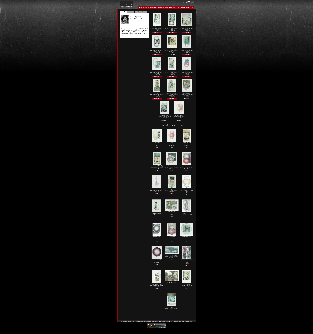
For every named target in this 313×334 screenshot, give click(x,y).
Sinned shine (171, 71)
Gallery (162, 7)
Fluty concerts (186, 49)
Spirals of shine (179, 115)
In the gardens (171, 211)
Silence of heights (156, 213)
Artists (145, 7)
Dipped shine (186, 93)
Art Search (150, 7)
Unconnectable (186, 166)
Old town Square (186, 236)
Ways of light (156, 142)
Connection (172, 236)
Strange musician (156, 71)
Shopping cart (189, 7)
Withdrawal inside (156, 260)
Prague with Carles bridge (171, 255)
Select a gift (157, 7)
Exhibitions (177, 7)
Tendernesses (186, 284)
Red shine (171, 142)
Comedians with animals (172, 27)
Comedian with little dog (157, 166)
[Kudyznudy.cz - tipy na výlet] (156, 328)
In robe (157, 93)
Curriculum (123, 12)
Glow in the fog (186, 213)
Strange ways (171, 189)
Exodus (172, 307)
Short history (156, 49)
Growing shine (171, 166)
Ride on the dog (187, 142)
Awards (137, 12)
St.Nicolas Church (171, 282)
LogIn (185, 2)
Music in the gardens (157, 284)
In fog (186, 71)
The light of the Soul (186, 189)
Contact (183, 7)
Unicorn (157, 27)
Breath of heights (171, 93)
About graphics (169, 7)
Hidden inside (156, 236)
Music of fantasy (171, 49)
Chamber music (186, 27)
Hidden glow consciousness (186, 260)
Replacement (164, 115)
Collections (144, 12)
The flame (156, 189)
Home (140, 7)
